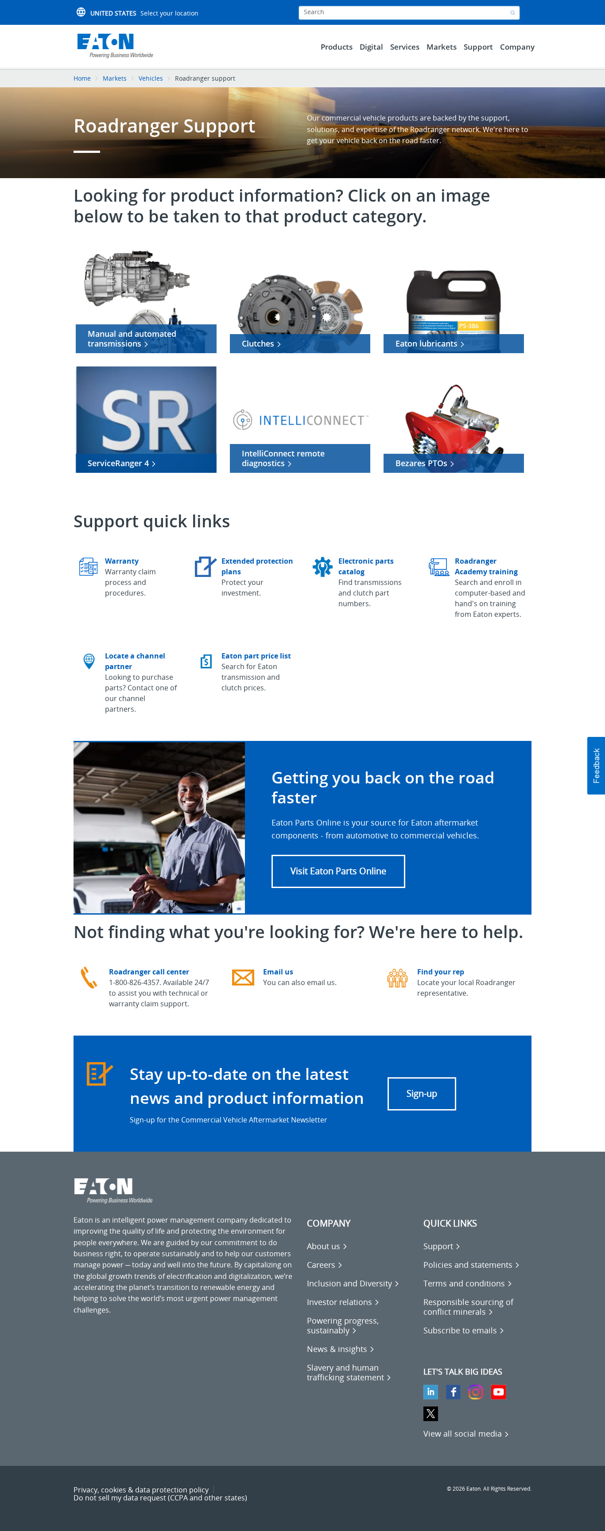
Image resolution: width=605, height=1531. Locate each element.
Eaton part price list (256, 656)
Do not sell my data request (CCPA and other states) (160, 1498)
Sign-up (422, 1093)
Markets (115, 78)
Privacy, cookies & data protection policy (141, 1490)
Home (82, 78)
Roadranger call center (149, 972)
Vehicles (151, 78)
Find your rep (440, 972)
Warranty (122, 561)
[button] (338, 871)
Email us (278, 972)
